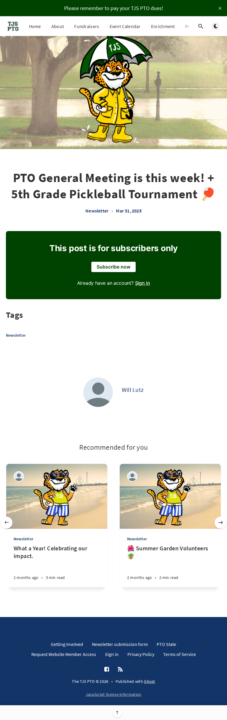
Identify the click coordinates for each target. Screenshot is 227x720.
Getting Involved (67, 644)
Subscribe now (113, 267)
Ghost (149, 681)
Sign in (142, 283)
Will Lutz (133, 389)
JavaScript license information (114, 694)
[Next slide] (220, 522)
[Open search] (200, 26)
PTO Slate (166, 644)
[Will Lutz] (98, 392)
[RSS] (120, 669)
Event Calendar (125, 26)
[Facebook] (106, 669)
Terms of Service (179, 654)
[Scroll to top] (117, 712)
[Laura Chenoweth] (19, 476)
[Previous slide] (6, 522)
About (57, 26)
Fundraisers (86, 26)
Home (35, 26)
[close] (220, 8)
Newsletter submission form (120, 644)
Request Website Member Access (63, 654)
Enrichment (163, 26)
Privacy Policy (140, 654)
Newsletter (96, 210)
